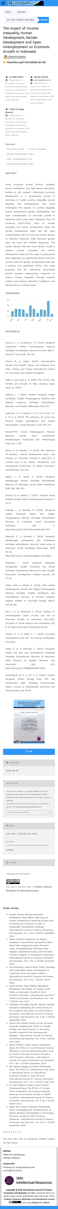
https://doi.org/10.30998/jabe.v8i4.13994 (25, 668)
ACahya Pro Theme (40, 1203)
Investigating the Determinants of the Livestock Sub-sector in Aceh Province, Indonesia (30, 1011)
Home (8, 12)
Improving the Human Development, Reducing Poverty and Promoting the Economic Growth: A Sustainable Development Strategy (31, 922)
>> (20, 1132)
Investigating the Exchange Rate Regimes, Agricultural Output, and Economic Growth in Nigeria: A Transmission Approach (31, 952)
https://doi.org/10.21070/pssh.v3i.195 (29, 627)
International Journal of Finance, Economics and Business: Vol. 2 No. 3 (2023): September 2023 (32, 933)
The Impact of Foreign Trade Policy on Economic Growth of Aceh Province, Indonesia (29, 992)
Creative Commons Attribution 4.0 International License (29, 1199)
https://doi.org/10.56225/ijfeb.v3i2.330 (26, 62)
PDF (30, 752)
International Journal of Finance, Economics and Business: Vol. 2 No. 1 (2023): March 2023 (32, 1101)
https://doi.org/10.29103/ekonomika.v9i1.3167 (27, 530)
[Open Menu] (3, 3)
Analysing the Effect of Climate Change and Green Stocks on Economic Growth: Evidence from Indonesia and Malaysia (30, 1031)
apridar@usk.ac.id (42, 80)
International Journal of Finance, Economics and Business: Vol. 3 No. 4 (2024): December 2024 (31, 961)
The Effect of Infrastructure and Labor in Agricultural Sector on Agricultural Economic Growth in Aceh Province (32, 1073)
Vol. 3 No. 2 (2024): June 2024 (20, 20)
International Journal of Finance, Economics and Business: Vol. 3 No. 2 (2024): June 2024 (32, 1039)
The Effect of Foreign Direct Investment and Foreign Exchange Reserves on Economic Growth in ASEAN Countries (29, 1093)
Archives (21, 12)
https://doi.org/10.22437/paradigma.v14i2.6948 (28, 556)
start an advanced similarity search (37, 1139)
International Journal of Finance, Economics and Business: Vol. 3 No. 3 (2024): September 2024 (31, 1060)
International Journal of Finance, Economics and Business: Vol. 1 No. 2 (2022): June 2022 (31, 998)
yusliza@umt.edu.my (12, 1171)
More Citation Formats (18, 812)
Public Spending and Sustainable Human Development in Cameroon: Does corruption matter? (32, 970)
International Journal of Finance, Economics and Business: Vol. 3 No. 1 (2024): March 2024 (31, 980)
